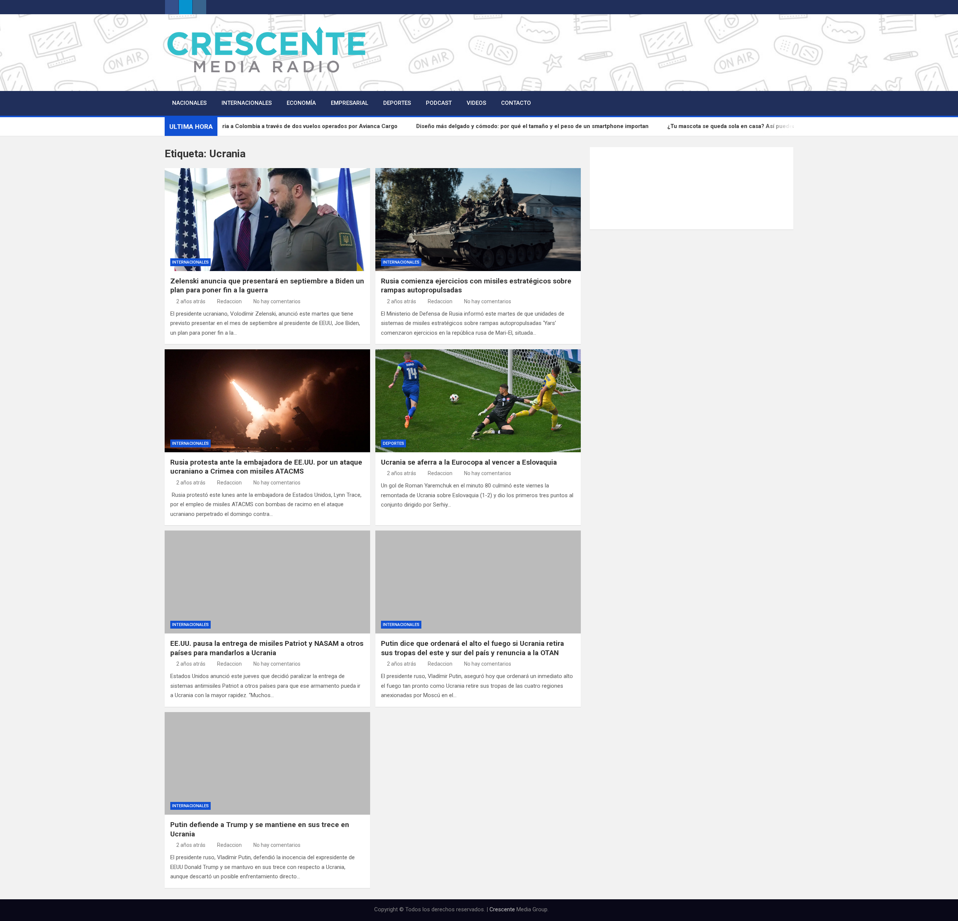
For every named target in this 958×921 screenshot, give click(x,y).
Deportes (397, 103)
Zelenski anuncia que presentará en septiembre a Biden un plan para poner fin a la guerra (267, 286)
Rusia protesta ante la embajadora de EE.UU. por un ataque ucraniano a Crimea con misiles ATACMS (266, 467)
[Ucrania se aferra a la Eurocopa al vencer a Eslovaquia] (478, 400)
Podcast (439, 103)
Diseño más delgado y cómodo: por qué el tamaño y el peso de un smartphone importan (565, 126)
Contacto (516, 103)
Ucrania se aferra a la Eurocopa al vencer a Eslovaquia (469, 462)
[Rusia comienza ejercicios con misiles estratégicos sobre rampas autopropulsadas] (478, 219)
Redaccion (229, 301)
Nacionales (189, 103)
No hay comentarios (276, 301)
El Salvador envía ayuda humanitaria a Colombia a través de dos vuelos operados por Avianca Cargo (298, 126)
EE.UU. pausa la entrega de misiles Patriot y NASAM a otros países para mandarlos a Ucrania (266, 648)
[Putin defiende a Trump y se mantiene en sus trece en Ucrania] (267, 763)
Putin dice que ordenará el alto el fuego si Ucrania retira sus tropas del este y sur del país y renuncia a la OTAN (472, 648)
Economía (301, 103)
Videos (476, 103)
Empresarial (349, 103)
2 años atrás (190, 301)
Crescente (502, 909)
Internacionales (247, 103)
